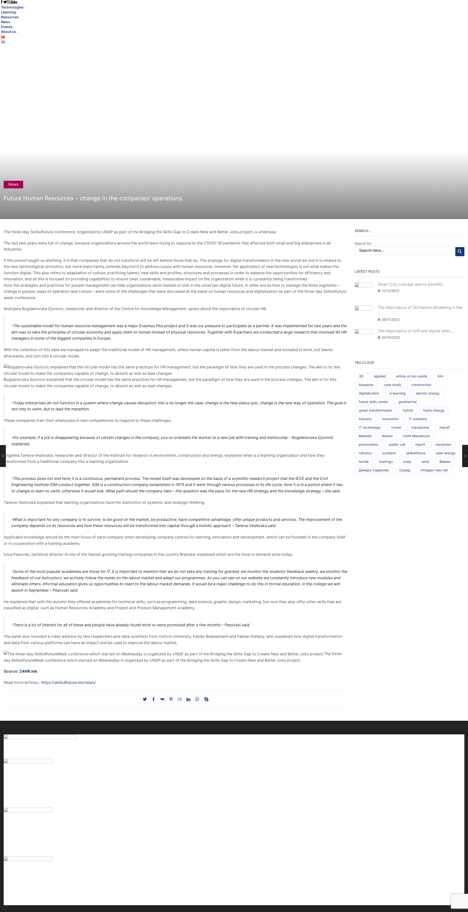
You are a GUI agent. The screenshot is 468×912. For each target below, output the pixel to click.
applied (380, 376)
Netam (387, 436)
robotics (365, 453)
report (420, 444)
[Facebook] (153, 700)
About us (8, 32)
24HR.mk (28, 671)
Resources (10, 17)
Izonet (396, 427)
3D (361, 376)
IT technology (370, 427)
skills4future (415, 453)
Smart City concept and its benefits (410, 284)
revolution (443, 444)
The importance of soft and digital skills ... (416, 331)
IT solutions (418, 419)
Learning (8, 12)
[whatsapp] (197, 700)
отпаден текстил (434, 470)
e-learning (398, 393)
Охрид (404, 470)
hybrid (408, 410)
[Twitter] (146, 700)
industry (365, 419)
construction (421, 385)
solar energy (446, 453)
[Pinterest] (171, 700)
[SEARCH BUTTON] (459, 251)
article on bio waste (411, 376)
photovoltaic (369, 444)
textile (364, 461)
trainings (386, 461)
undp (407, 461)
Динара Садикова (374, 470)
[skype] (205, 700)
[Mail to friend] (179, 700)
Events (6, 27)
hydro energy (434, 410)
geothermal (408, 402)
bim (440, 376)
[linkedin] (188, 700)
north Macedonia (416, 436)
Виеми (444, 461)
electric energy (428, 393)
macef (444, 427)
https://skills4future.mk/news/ (68, 682)
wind (425, 461)
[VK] (162, 700)
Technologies (12, 7)
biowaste (366, 385)
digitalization (369, 393)
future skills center (373, 402)
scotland (389, 453)
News (5, 22)
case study (392, 385)
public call (397, 444)
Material (365, 436)
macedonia (420, 427)
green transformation (375, 410)
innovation (390, 419)
